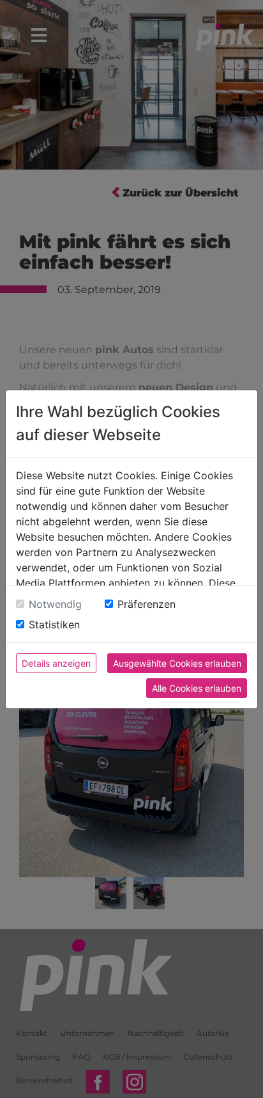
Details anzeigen (56, 663)
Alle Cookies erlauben (196, 688)
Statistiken (54, 624)
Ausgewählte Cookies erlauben (177, 663)
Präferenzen (146, 604)
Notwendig (55, 604)
